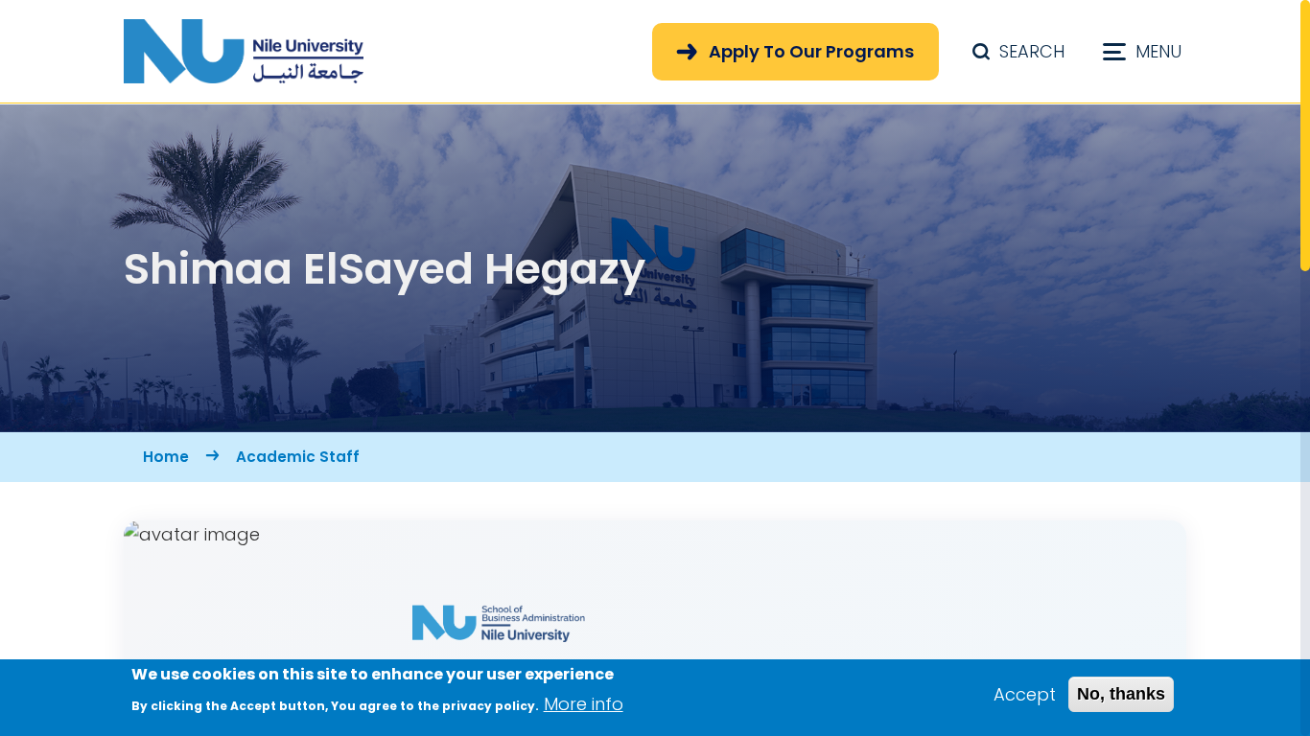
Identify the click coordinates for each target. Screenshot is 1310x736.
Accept (1025, 694)
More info (583, 703)
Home (166, 457)
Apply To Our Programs (811, 51)
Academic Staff (298, 457)
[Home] (243, 51)
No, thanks (1121, 693)
